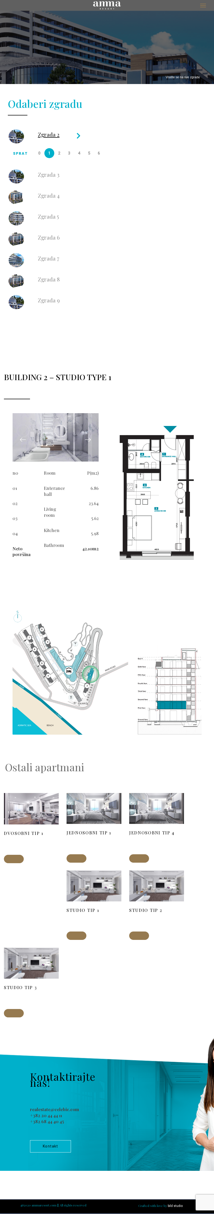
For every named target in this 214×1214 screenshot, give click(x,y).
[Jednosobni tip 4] (139, 858)
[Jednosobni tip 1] (76, 858)
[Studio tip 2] (139, 936)
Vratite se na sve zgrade (183, 77)
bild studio (175, 1206)
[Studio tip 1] (76, 936)
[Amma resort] (107, 5)
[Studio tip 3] (14, 1013)
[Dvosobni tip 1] (14, 859)
